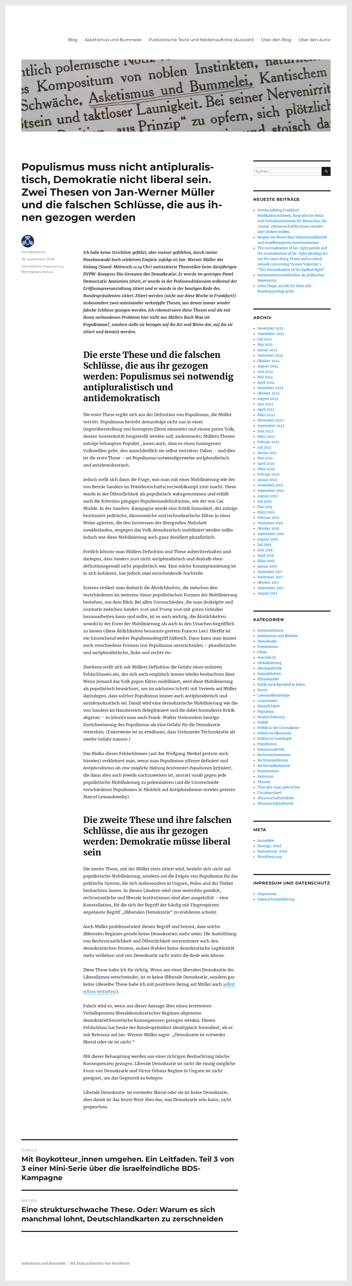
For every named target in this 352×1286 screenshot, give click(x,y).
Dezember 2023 (270, 388)
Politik (262, 722)
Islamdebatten (269, 674)
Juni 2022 (265, 431)
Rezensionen (268, 771)
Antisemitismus (270, 630)
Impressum (266, 894)
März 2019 (266, 512)
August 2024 (267, 366)
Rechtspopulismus (37, 272)
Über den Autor (314, 39)
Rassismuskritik (270, 749)
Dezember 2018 (270, 523)
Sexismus (265, 776)
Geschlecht (266, 657)
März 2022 (266, 436)
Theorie (263, 782)
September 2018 (270, 534)
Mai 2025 (265, 344)
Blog (73, 39)
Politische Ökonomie (274, 733)
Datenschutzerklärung (276, 899)
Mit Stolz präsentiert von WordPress (100, 1263)
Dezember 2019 (270, 485)
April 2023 (265, 409)
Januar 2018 (267, 566)
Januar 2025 (267, 350)
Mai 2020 (265, 458)
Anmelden (265, 840)
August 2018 (267, 539)
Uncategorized (269, 793)
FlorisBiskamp (33, 252)
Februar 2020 (268, 474)
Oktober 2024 (268, 361)
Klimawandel (268, 679)
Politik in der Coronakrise (278, 728)
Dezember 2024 (270, 355)
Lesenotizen (267, 701)
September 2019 (270, 490)
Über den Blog (276, 39)
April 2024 (265, 382)
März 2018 (265, 561)
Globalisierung (269, 663)
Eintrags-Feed (269, 846)
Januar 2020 (267, 480)
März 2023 (266, 415)
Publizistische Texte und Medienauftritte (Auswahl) (201, 39)
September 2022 (270, 426)
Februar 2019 (268, 518)
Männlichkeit (268, 706)
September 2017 (270, 588)
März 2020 (266, 469)
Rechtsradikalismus (273, 766)
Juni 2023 (265, 404)
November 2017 (270, 577)
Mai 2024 (265, 377)
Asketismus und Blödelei (277, 636)
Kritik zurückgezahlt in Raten (281, 684)
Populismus (53, 266)
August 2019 (267, 496)
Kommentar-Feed (272, 851)
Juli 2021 (264, 447)
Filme (262, 652)
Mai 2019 (264, 507)
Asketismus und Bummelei (113, 39)
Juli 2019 (264, 501)
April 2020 (265, 463)
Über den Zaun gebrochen (278, 787)
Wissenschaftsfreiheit (275, 798)
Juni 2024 (265, 372)
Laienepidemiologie (273, 695)
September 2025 (270, 334)
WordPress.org (269, 857)
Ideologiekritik (269, 668)
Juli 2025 (264, 339)
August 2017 (267, 593)
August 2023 (267, 399)
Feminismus (267, 647)
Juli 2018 (264, 545)
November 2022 (270, 420)
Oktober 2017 (268, 582)
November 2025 (270, 328)
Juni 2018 (265, 550)
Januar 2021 (267, 453)
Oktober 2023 (268, 393)
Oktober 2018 (268, 528)
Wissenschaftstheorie (275, 803)
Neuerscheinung (271, 717)
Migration (265, 711)
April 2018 (265, 555)
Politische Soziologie (274, 738)
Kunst (262, 690)
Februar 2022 (268, 442)
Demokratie (31, 266)
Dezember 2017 (270, 572)
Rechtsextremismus (274, 755)
